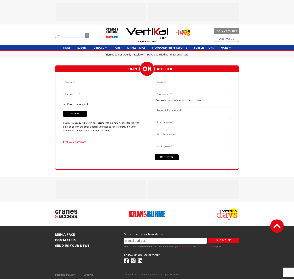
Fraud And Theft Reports (169, 47)
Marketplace (136, 47)
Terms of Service (206, 246)
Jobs (117, 47)
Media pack (65, 235)
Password (72, 94)
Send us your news (72, 246)
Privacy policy (65, 274)
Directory (101, 47)
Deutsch (151, 41)
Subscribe (223, 240)
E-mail (69, 82)
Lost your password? (75, 142)
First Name (164, 122)
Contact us (65, 240)
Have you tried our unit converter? (167, 54)
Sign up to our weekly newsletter (125, 54)
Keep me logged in (78, 104)
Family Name (165, 134)
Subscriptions (204, 47)
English (142, 41)
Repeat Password (168, 110)
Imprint (88, 274)
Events (82, 47)
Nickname (163, 146)
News (66, 47)
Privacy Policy (185, 246)
